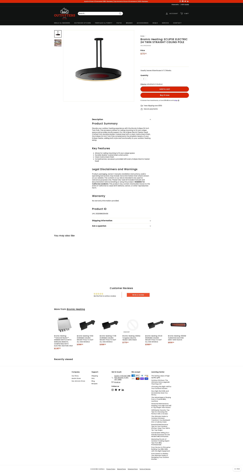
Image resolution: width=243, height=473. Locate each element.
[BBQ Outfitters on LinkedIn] (123, 390)
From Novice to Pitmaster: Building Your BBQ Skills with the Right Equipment (161, 449)
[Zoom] (98, 65)
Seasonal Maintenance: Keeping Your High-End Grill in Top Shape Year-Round (161, 405)
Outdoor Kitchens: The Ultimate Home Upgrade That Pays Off (160, 382)
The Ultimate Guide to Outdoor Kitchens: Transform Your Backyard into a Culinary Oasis (160, 419)
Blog (93, 381)
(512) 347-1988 (107, 1)
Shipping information (102, 220)
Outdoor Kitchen (82, 23)
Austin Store (76, 378)
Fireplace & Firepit (103, 23)
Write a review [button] (138, 295)
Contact (177, 23)
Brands (129, 23)
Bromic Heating (76, 309)
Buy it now (164, 95)
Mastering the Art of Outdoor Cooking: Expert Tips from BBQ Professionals (160, 442)
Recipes (94, 384)
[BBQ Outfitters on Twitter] (119, 390)
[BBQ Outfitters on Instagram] (113, 390)
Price (142, 50)
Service (165, 23)
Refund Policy (121, 469)
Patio (119, 23)
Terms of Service (145, 469)
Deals (155, 23)
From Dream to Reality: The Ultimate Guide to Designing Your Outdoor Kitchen (160, 456)
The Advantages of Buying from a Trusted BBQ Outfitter (161, 399)
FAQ (93, 378)
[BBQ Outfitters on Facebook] (116, 390)
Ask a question (99, 226)
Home (142, 36)
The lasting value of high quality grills (160, 377)
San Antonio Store (78, 381)
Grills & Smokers (62, 23)
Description (97, 119)
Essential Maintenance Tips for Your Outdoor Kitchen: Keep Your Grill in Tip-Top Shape (160, 427)
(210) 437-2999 (134, 1)
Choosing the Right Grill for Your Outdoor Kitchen (161, 387)
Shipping (143, 84)
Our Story (75, 376)
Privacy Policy (110, 469)
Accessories (143, 23)
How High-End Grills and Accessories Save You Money (160, 393)
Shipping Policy (133, 469)
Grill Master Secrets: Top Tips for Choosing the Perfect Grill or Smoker (160, 412)
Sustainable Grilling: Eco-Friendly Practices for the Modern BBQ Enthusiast (160, 434)
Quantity (144, 75)
